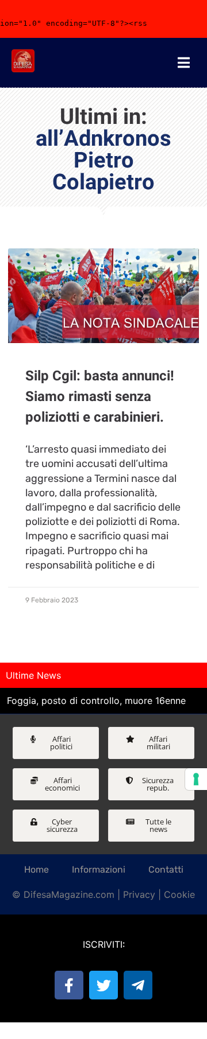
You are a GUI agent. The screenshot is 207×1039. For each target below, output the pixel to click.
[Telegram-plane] (138, 985)
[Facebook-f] (69, 985)
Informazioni (98, 869)
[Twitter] (103, 985)
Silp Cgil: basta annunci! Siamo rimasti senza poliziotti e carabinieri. (99, 396)
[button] (56, 743)
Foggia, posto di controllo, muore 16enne (96, 700)
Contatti (165, 869)
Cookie (179, 894)
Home (36, 869)
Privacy (139, 894)
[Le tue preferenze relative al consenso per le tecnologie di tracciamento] (196, 779)
